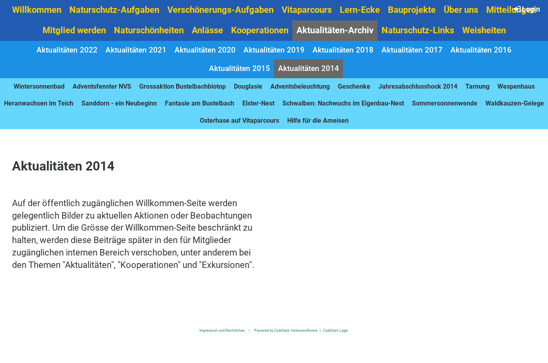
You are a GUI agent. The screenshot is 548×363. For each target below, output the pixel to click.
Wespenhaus (516, 86)
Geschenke (354, 86)
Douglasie (248, 86)
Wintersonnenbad (39, 86)
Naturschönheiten (149, 30)
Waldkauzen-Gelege (514, 103)
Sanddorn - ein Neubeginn (119, 103)
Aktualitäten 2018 (343, 50)
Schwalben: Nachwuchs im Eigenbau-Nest (343, 103)
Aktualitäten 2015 (239, 68)
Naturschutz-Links (418, 30)
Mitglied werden (74, 30)
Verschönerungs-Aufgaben (220, 10)
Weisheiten (484, 30)
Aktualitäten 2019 (274, 50)
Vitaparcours (307, 10)
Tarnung (477, 86)
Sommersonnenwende (444, 103)
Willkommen (36, 10)
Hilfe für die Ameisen (318, 120)
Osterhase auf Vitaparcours (239, 120)
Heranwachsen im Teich (38, 103)
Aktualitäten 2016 (481, 50)
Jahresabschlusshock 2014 (417, 86)
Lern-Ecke (360, 10)
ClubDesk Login (335, 330)
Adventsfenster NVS (102, 86)
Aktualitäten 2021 (136, 50)
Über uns (461, 10)
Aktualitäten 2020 (205, 50)
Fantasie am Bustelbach (199, 103)
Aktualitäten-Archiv (334, 30)
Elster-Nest (258, 103)
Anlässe (207, 30)
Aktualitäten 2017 (412, 50)
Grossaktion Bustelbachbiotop (182, 86)
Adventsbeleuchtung (300, 86)
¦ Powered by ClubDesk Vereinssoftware (281, 330)
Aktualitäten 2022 (67, 50)
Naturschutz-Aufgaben (114, 10)
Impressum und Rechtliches (222, 330)
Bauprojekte (412, 10)
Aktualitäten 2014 (308, 68)
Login (531, 9)
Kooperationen (259, 30)
